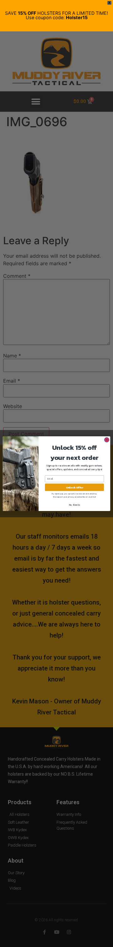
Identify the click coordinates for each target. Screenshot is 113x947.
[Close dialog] (106, 439)
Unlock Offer (74, 487)
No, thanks (74, 505)
